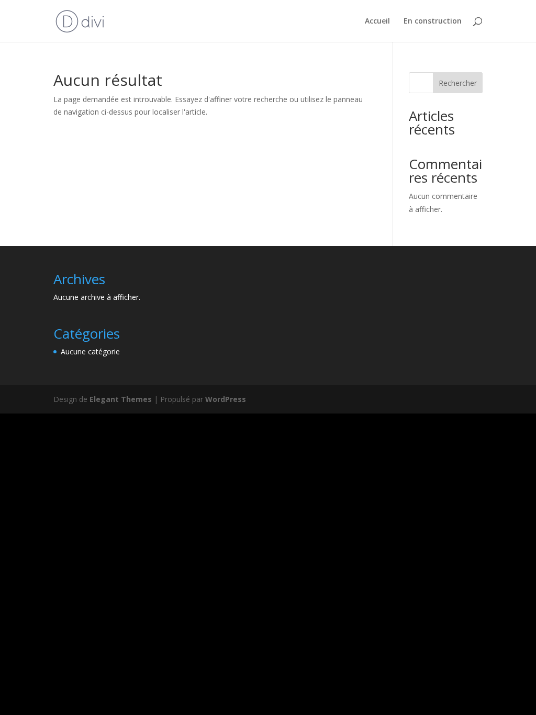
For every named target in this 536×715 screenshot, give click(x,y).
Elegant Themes (121, 399)
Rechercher (458, 83)
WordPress (225, 399)
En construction (433, 21)
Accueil (377, 21)
